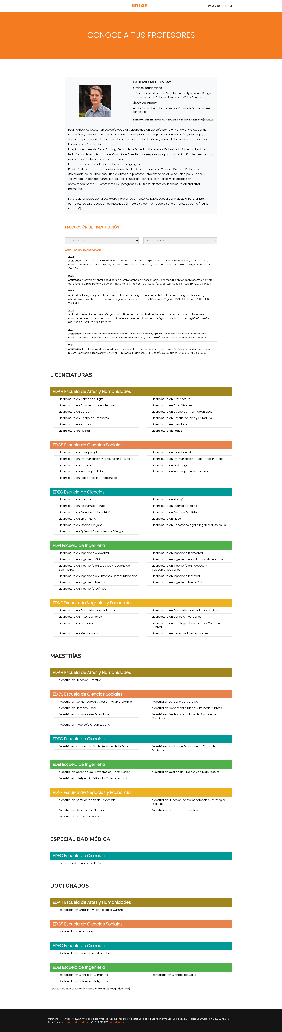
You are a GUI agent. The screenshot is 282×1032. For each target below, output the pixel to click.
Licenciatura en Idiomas (75, 424)
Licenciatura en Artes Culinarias (80, 617)
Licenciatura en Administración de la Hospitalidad (185, 610)
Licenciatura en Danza (74, 412)
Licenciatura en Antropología (79, 452)
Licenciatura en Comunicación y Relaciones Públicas (187, 459)
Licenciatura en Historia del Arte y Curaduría (182, 418)
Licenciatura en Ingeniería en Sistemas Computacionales (98, 576)
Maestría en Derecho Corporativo (175, 702)
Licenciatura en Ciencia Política (173, 452)
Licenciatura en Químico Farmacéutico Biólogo (91, 531)
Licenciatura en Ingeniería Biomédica (177, 553)
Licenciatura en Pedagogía (170, 465)
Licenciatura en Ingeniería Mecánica (83, 582)
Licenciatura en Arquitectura (171, 399)
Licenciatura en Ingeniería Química (82, 589)
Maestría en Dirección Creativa (80, 680)
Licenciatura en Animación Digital (81, 399)
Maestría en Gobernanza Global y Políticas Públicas (187, 708)
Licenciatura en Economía (76, 623)
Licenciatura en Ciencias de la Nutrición (85, 512)
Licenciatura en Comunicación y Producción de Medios (96, 459)
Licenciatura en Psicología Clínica (81, 471)
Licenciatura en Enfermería (77, 518)
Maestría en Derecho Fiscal (77, 708)
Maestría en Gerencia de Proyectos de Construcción (95, 772)
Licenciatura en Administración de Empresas (89, 610)
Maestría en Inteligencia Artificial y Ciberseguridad (93, 778)
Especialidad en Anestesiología (80, 863)
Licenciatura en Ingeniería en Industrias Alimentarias (187, 559)
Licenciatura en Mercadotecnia (80, 633)
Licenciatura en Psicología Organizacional (180, 471)
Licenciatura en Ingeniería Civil (79, 559)
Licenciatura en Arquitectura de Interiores (87, 405)
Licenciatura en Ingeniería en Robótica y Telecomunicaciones (179, 568)
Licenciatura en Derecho (76, 465)
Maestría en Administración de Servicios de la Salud (94, 746)
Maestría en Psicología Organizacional (85, 725)
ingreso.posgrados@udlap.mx (75, 1022)
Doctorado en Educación (76, 931)
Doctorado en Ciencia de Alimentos (83, 975)
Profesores (213, 6)
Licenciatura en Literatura (169, 424)
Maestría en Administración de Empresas (87, 800)
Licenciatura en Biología (168, 499)
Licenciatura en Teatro (167, 431)
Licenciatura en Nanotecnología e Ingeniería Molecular (189, 525)
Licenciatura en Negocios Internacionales (180, 633)
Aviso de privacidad (119, 1022)
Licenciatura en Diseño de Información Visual (182, 412)
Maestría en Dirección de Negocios (82, 810)
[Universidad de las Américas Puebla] (139, 6)
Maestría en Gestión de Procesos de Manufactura (185, 772)
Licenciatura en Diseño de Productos (84, 418)
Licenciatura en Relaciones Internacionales (88, 478)
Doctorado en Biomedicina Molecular (84, 953)
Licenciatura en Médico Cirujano (80, 525)
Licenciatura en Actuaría (75, 499)
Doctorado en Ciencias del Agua (174, 975)
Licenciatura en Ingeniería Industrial (176, 576)
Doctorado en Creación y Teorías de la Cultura (91, 910)
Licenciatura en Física (166, 518)
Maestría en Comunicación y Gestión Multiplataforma (95, 702)
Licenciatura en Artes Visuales (172, 405)
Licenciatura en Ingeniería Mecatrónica (178, 582)
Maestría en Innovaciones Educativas (84, 714)
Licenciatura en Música (74, 431)
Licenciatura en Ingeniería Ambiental (84, 553)
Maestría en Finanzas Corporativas (175, 810)
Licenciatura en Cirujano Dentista (174, 512)
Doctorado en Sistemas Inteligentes (83, 981)
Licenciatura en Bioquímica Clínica (82, 506)
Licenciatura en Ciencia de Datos (174, 506)
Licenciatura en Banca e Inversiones (176, 617)
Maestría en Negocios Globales (80, 816)
